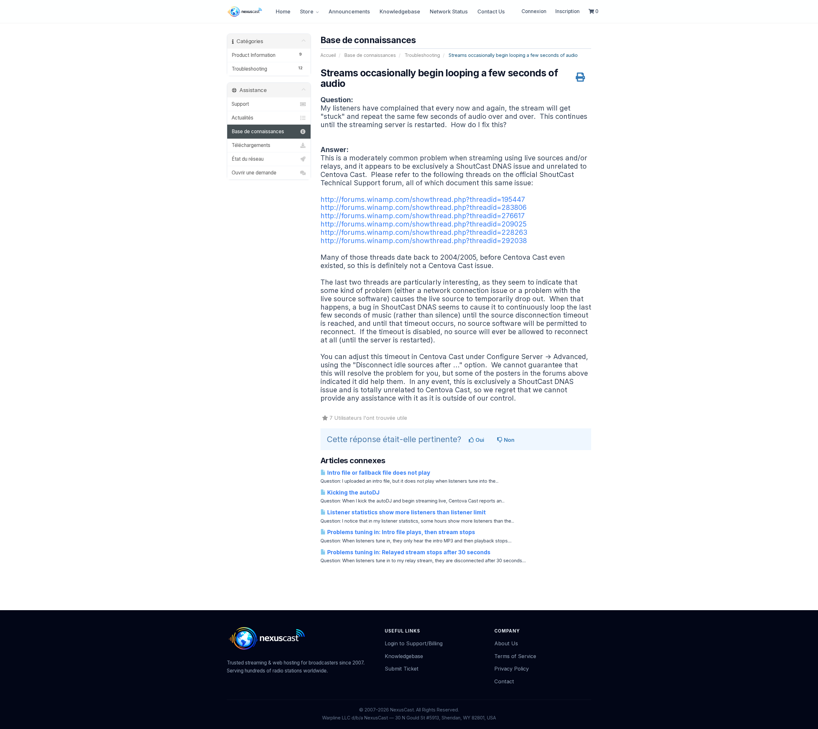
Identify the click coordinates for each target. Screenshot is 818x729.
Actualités (242, 118)
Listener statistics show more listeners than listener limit (406, 512)
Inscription (567, 11)
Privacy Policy (511, 668)
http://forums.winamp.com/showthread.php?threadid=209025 (423, 224)
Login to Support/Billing (414, 643)
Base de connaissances (370, 55)
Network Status (449, 11)
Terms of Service (515, 656)
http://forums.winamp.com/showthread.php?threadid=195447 (422, 199)
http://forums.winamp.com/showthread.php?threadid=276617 (422, 215)
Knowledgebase (400, 11)
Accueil (328, 55)
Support (240, 104)
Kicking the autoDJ (353, 492)
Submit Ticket (402, 668)
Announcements (349, 11)
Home (283, 11)
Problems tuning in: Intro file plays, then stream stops (400, 532)
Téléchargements (251, 145)
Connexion (533, 11)
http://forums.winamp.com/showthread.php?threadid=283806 (423, 207)
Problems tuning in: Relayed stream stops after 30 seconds (408, 552)
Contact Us (491, 11)
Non (508, 440)
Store (307, 11)
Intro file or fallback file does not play (378, 472)
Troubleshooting (422, 55)
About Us (506, 643)
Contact (504, 681)
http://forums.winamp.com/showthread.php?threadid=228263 (423, 232)
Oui (479, 440)
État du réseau (248, 159)
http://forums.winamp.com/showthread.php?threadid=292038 (423, 240)
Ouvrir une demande (254, 173)
